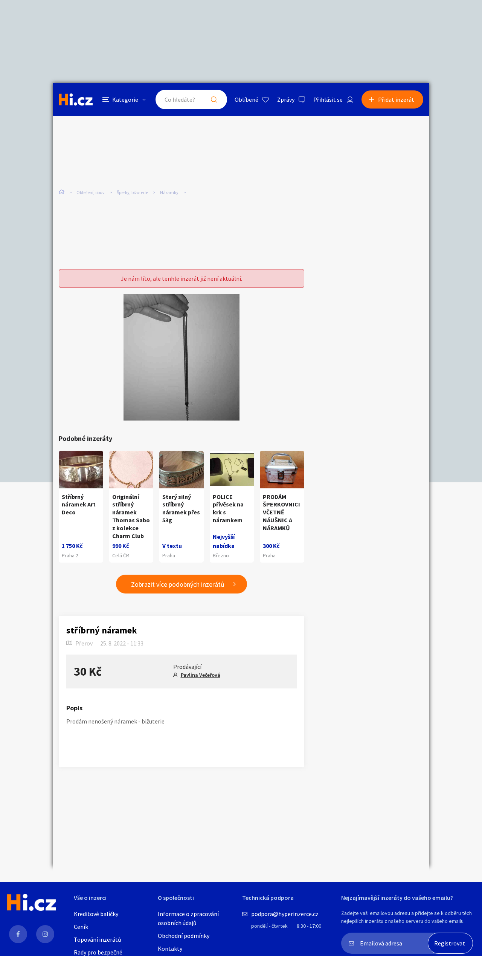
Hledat (214, 99)
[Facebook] (18, 934)
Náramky (169, 192)
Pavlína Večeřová (200, 674)
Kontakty (170, 948)
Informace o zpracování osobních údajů (188, 918)
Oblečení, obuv (90, 192)
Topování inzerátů (97, 939)
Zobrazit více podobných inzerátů (177, 584)
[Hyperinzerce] (76, 99)
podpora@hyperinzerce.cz (285, 914)
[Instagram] (45, 934)
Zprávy (285, 99)
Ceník (81, 926)
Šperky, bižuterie (132, 192)
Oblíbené (246, 99)
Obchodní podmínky (183, 935)
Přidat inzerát (396, 99)
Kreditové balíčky (96, 914)
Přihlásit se (328, 99)
